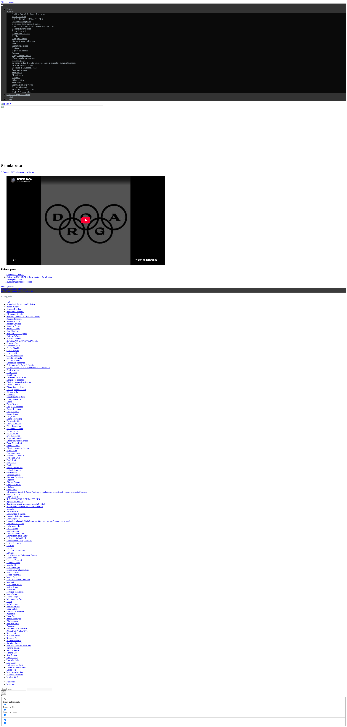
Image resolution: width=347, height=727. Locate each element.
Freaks (15, 43)
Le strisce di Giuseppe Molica (24, 68)
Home (9, 9)
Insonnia (15, 53)
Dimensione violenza (21, 33)
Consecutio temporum (21, 21)
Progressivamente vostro (22, 85)
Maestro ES (17, 72)
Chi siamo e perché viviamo (18, 94)
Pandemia (16, 77)
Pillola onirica (18, 80)
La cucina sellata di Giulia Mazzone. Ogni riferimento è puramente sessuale (44, 63)
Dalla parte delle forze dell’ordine (26, 24)
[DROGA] (6, 104)
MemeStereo (17, 75)
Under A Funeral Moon (22, 92)
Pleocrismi (16, 82)
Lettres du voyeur (19, 70)
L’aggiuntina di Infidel (21, 55)
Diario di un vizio (19, 31)
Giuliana (15, 48)
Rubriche (10, 12)
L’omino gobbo (18, 60)
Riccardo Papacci (19, 87)
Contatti (10, 97)
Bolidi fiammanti (19, 16)
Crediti (9, 99)
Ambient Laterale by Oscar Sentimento (28, 14)
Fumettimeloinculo (20, 46)
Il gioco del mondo (20, 51)
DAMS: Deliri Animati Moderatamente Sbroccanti (33, 26)
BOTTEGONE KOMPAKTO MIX (27, 19)
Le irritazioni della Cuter (22, 65)
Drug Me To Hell (19, 38)
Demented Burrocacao (21, 29)
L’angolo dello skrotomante (23, 58)
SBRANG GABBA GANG (24, 90)
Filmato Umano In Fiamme (23, 41)
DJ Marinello (17, 36)
